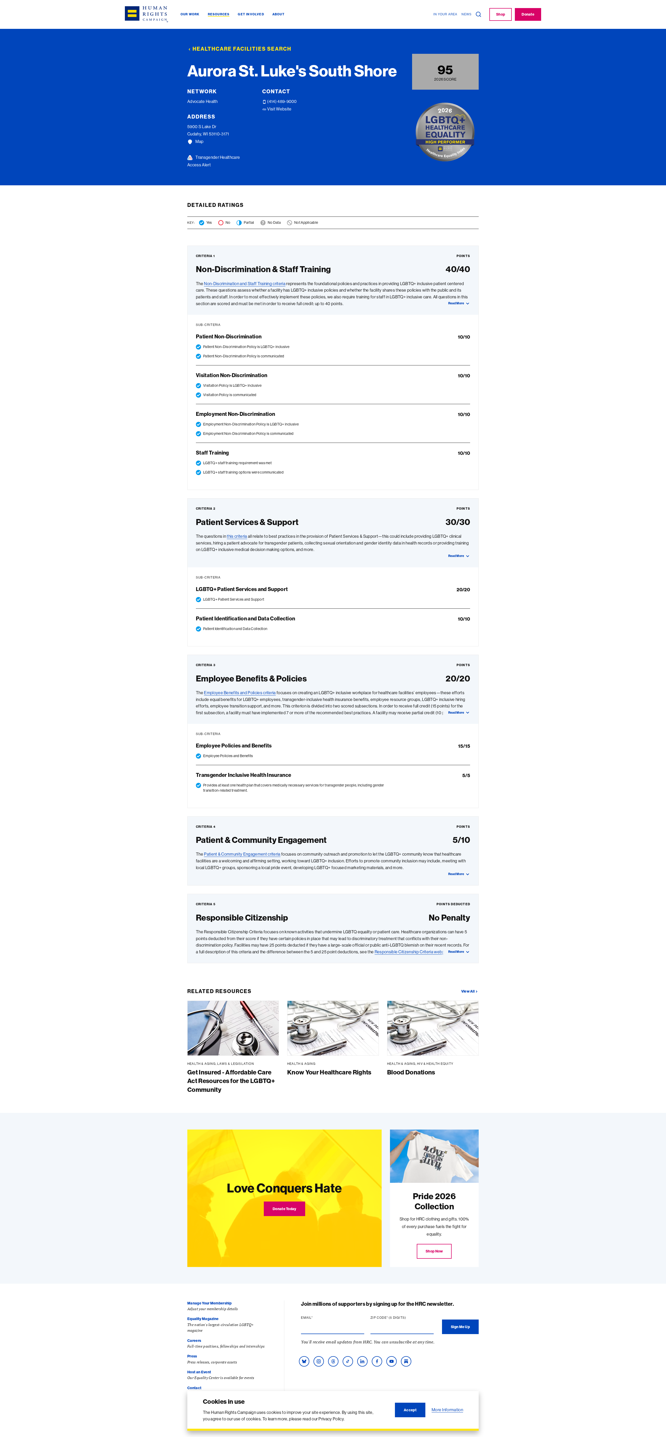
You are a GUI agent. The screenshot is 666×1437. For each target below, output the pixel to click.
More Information (447, 1409)
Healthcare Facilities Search (242, 48)
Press (192, 1356)
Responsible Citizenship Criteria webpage (413, 951)
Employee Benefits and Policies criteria (240, 692)
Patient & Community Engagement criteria (242, 854)
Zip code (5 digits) (398, 1318)
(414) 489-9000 (281, 101)
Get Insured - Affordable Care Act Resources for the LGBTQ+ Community (231, 1080)
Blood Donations (411, 1072)
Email (317, 1318)
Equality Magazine (203, 1318)
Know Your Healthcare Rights (329, 1072)
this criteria (237, 536)
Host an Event (199, 1372)
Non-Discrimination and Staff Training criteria (244, 283)
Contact (194, 1388)
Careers (194, 1340)
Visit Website (278, 108)
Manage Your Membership (209, 1303)
